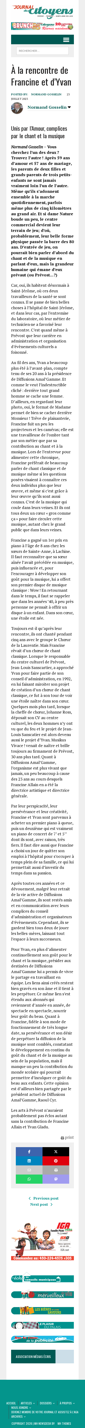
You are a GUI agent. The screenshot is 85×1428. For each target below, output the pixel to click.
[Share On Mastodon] (55, 1179)
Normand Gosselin (46, 94)
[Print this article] (55, 1170)
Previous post (46, 1198)
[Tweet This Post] (55, 1151)
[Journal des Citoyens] (42, 12)
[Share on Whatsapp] (29, 1179)
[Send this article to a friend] (29, 1170)
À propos (66, 1403)
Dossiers (46, 1403)
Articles (26, 1403)
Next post (39, 1204)
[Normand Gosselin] (17, 111)
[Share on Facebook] (29, 1151)
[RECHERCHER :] (42, 50)
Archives (17, 1416)
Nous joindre (19, 1407)
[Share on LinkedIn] (29, 1160)
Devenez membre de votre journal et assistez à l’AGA (44, 1412)
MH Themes (64, 1423)
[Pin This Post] (55, 1160)
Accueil (11, 1403)
